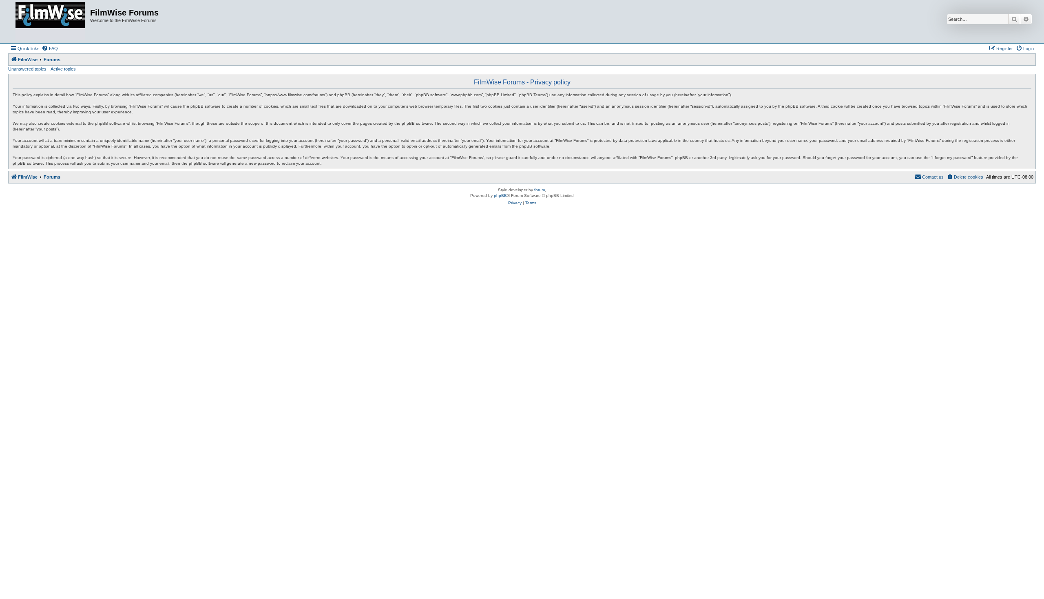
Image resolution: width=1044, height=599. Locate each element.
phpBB (500, 195)
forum (539, 190)
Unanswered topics (27, 68)
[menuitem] (50, 48)
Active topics (63, 68)
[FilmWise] (50, 21)
